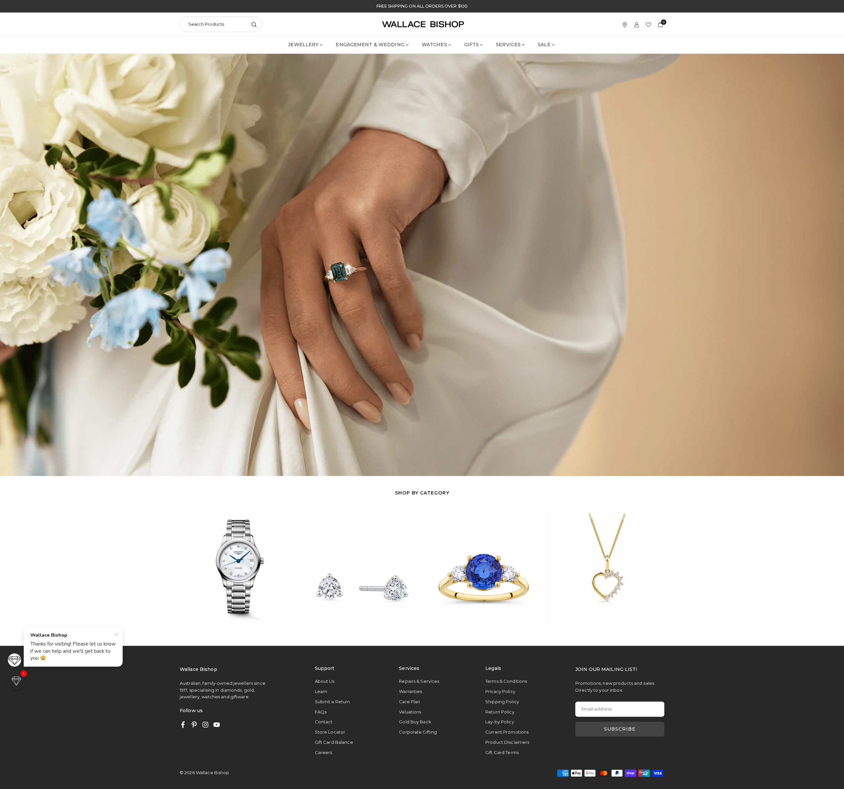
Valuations (410, 711)
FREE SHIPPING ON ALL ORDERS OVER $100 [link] (422, 6)
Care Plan (409, 701)
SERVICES (508, 44)
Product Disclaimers (507, 742)
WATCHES (434, 44)
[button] (651, 566)
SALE (544, 44)
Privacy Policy (500, 691)
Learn (321, 691)
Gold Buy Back (415, 721)
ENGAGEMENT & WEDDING (370, 44)
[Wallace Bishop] (423, 23)
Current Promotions (506, 732)
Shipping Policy (502, 701)
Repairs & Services (419, 681)
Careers (323, 752)
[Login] (637, 24)
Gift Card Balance (334, 742)
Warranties (410, 691)
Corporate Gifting (418, 732)
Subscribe (620, 729)
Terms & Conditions (506, 681)
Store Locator (330, 732)
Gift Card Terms (502, 752)
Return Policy (499, 711)
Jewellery (303, 44)
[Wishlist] (648, 24)
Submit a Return (332, 701)
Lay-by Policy (499, 721)
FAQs (320, 711)
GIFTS (471, 44)
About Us (325, 681)
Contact (324, 721)
